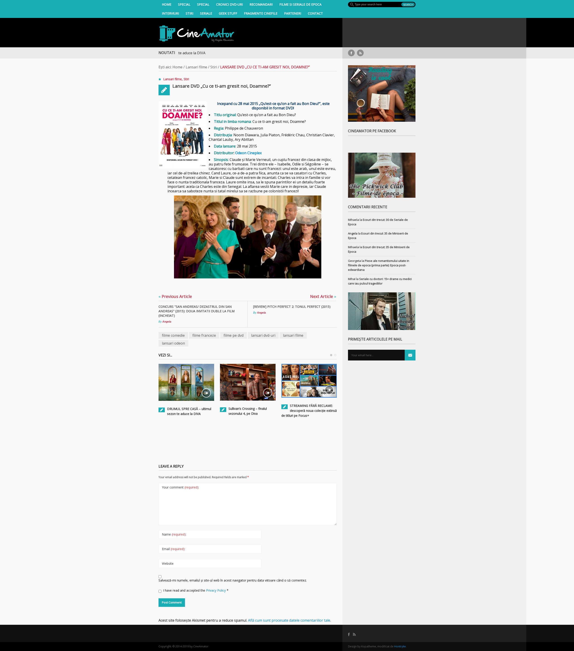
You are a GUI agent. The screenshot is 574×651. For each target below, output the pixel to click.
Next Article (323, 296)
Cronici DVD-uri (229, 4)
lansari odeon (173, 343)
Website (168, 563)
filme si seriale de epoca (300, 4)
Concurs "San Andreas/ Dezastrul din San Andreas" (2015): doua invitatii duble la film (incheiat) (197, 311)
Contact (315, 13)
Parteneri (292, 13)
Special (184, 4)
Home (166, 4)
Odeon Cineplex (248, 152)
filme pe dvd (234, 335)
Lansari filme (196, 67)
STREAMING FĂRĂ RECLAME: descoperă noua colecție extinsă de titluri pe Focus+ (309, 411)
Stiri (189, 13)
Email (173, 549)
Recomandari (261, 4)
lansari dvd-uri (263, 335)
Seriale (206, 13)
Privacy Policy (216, 590)
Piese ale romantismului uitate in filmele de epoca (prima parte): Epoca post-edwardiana (378, 265)
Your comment (180, 487)
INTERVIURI (170, 13)
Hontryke (400, 646)
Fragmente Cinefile (260, 13)
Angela (166, 321)
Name (174, 534)
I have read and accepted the (195, 590)
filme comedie (173, 335)
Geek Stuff (228, 13)
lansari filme (293, 335)
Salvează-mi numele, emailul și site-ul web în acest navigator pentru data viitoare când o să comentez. (233, 580)
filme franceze (204, 335)
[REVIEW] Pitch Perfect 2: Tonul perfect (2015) (291, 306)
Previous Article (175, 296)
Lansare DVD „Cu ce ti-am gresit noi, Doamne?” (221, 86)
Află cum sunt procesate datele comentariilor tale (289, 620)
